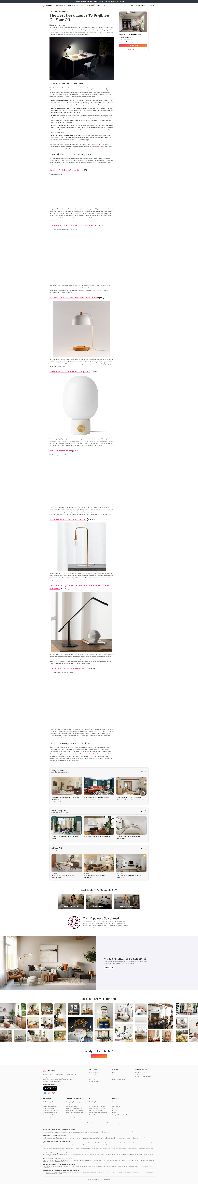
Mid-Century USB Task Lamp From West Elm (70, 668)
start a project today (70, 754)
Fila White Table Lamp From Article (65, 170)
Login (150, 5)
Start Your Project (141, 5)
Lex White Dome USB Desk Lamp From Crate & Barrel (74, 297)
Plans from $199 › (133, 49)
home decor (98, 147)
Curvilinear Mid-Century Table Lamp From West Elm (73, 225)
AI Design (91, 5)
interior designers (91, 754)
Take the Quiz (109, 967)
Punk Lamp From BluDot (61, 451)
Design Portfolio (72, 5)
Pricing (82, 5)
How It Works (59, 5)
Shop (98, 5)
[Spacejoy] (48, 5)
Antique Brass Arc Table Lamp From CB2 (68, 519)
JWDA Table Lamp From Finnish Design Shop (70, 371)
